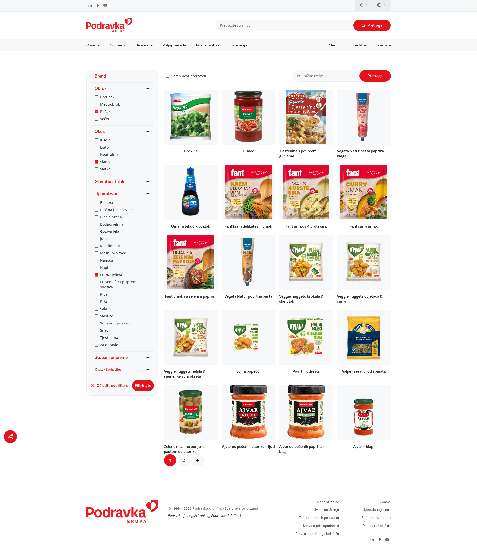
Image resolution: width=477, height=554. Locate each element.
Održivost (118, 45)
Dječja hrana (111, 217)
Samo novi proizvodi (188, 76)
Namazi (106, 260)
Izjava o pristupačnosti (321, 526)
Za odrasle (109, 344)
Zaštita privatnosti (376, 518)
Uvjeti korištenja (326, 510)
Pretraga (374, 25)
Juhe (104, 238)
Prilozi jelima (111, 274)
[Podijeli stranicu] (10, 436)
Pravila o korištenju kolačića (317, 534)
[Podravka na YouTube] (105, 6)
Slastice (106, 316)
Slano (105, 161)
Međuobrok (110, 104)
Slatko (105, 169)
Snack (105, 330)
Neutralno (109, 154)
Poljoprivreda (174, 45)
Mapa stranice (328, 502)
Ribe (104, 294)
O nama (93, 45)
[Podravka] (109, 31)
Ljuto (104, 147)
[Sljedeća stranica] (197, 460)
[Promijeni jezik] (382, 5)
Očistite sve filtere (112, 386)
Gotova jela (109, 231)
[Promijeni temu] (364, 5)
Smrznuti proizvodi (116, 323)
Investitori (358, 45)
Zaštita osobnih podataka (319, 518)
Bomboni (108, 202)
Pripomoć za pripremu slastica (119, 284)
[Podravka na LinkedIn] (90, 6)
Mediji (334, 45)
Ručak (105, 111)
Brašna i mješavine (116, 209)
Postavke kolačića (377, 526)
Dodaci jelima (112, 224)
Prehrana (145, 45)
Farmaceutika (207, 45)
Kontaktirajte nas (377, 510)
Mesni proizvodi (114, 253)
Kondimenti (110, 245)
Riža (103, 301)
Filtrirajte (143, 386)
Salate (105, 308)
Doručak (107, 97)
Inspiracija (238, 45)
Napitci (106, 267)
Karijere (384, 45)
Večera (106, 118)
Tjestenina (109, 337)
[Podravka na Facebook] (98, 6)
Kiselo (105, 140)
